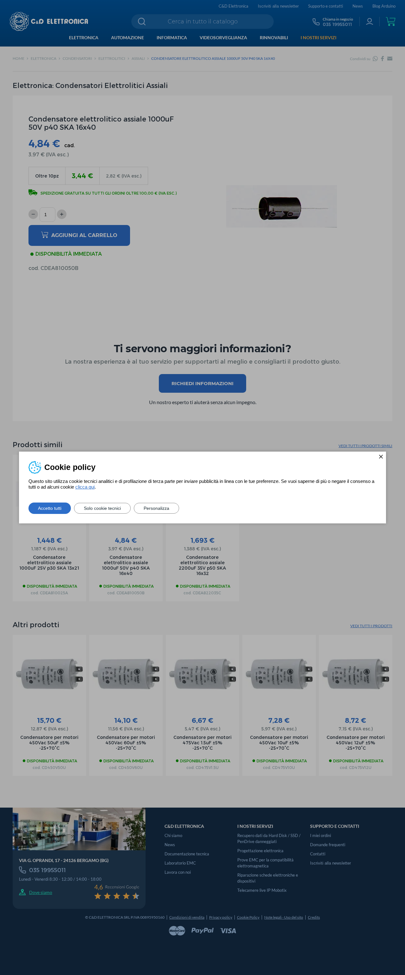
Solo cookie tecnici (102, 508)
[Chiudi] (381, 457)
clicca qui (85, 487)
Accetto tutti (49, 508)
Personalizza (156, 508)
